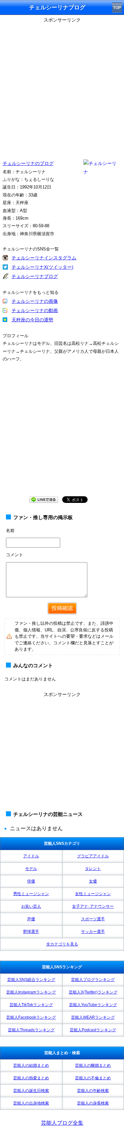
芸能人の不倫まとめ (93, 1078)
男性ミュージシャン (31, 893)
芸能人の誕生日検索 (31, 1090)
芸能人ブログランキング (93, 979)
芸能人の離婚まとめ (93, 1065)
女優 (93, 881)
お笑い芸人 (31, 906)
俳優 (31, 881)
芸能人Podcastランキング (93, 1030)
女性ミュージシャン (93, 893)
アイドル (31, 856)
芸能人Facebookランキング (31, 1017)
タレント (93, 868)
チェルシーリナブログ (35, 276)
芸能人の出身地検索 (31, 1103)
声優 (31, 919)
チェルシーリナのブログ (28, 163)
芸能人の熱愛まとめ (31, 1078)
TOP (117, 7)
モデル (31, 868)
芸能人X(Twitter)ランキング (93, 992)
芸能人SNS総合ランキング (31, 979)
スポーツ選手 (93, 919)
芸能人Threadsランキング (31, 1030)
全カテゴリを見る (62, 944)
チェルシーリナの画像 (35, 301)
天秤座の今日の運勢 (32, 319)
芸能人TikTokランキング (31, 1004)
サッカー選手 (93, 931)
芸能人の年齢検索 (93, 1090)
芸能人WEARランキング (93, 1017)
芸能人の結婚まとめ (31, 1065)
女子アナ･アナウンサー (93, 906)
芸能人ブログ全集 (62, 1123)
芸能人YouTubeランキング (93, 1004)
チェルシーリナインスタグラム (44, 257)
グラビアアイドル (93, 856)
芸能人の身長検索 (93, 1103)
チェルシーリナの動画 (35, 310)
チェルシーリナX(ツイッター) (42, 267)
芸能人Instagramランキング (31, 992)
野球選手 (31, 931)
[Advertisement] (62, 87)
